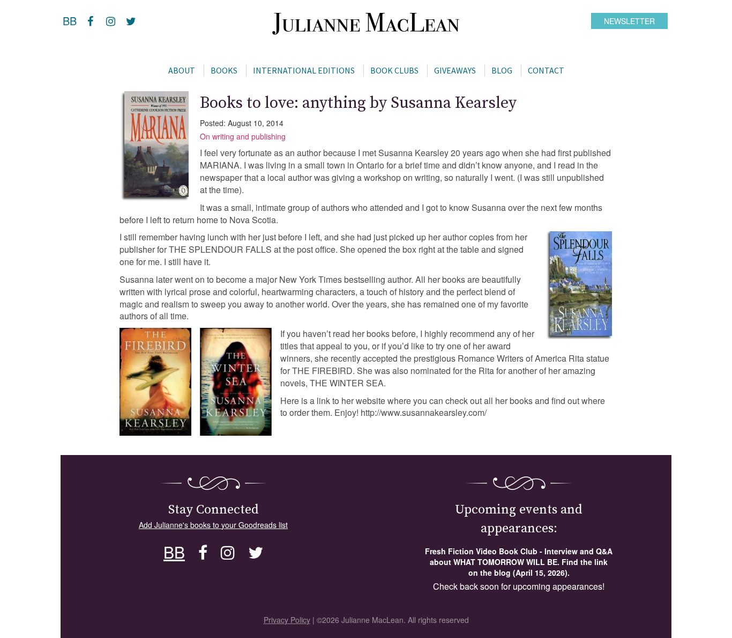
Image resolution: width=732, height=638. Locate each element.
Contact (546, 70)
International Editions (304, 70)
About (181, 70)
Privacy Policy (287, 619)
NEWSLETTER (629, 21)
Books (224, 70)
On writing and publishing (243, 136)
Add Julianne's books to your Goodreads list (213, 524)
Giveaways (455, 70)
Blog (501, 70)
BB (70, 20)
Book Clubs (394, 70)
